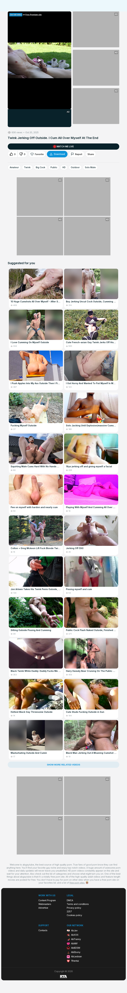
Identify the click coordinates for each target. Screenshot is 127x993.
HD (64, 167)
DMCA (70, 900)
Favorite (39, 154)
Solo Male (90, 167)
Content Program (47, 900)
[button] (39, 60)
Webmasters (44, 904)
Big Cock (40, 167)
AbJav (74, 930)
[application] (39, 60)
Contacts (42, 930)
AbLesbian (76, 956)
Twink (27, 167)
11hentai (75, 960)
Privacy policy (74, 908)
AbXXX (75, 934)
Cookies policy (74, 915)
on (26, 15)
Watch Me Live (65, 146)
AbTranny (76, 939)
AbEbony (75, 952)
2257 (69, 911)
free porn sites (77, 882)
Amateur (14, 167)
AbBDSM (75, 947)
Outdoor (75, 167)
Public (53, 167)
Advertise (43, 908)
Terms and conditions (78, 904)
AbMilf (74, 943)
